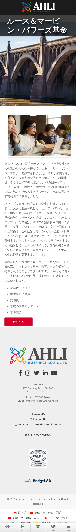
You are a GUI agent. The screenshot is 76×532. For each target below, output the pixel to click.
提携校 (53, 530)
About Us (39, 414)
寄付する (18, 321)
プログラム (38, 530)
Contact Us (39, 419)
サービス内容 (22, 530)
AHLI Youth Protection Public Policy (39, 424)
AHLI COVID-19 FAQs (39, 435)
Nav (68, 530)
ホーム (7, 530)
